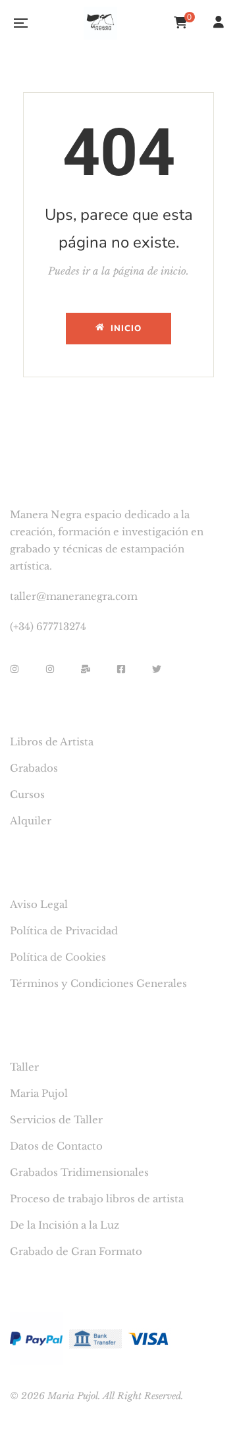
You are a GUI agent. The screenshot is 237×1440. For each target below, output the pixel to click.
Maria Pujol (72, 1396)
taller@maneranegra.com (74, 596)
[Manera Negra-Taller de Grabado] (100, 23)
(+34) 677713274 (48, 626)
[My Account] (220, 23)
